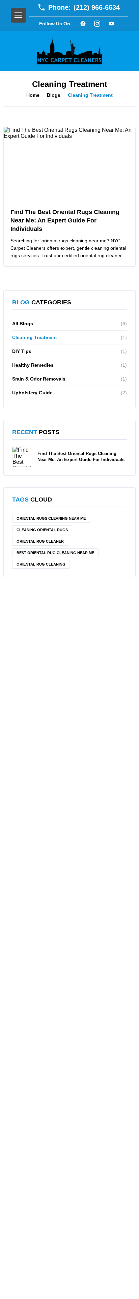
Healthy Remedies (69, 365)
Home (32, 95)
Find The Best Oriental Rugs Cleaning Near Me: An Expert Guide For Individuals (64, 220)
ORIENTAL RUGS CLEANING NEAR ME (51, 518)
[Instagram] (97, 23)
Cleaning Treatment (69, 337)
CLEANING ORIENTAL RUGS (42, 530)
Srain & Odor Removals (69, 379)
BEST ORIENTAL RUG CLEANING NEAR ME (55, 553)
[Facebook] (83, 23)
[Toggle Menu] (18, 15)
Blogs (53, 95)
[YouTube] (111, 23)
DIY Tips (69, 351)
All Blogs (69, 323)
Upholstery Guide (69, 392)
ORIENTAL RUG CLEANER (40, 541)
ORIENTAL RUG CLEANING (41, 564)
